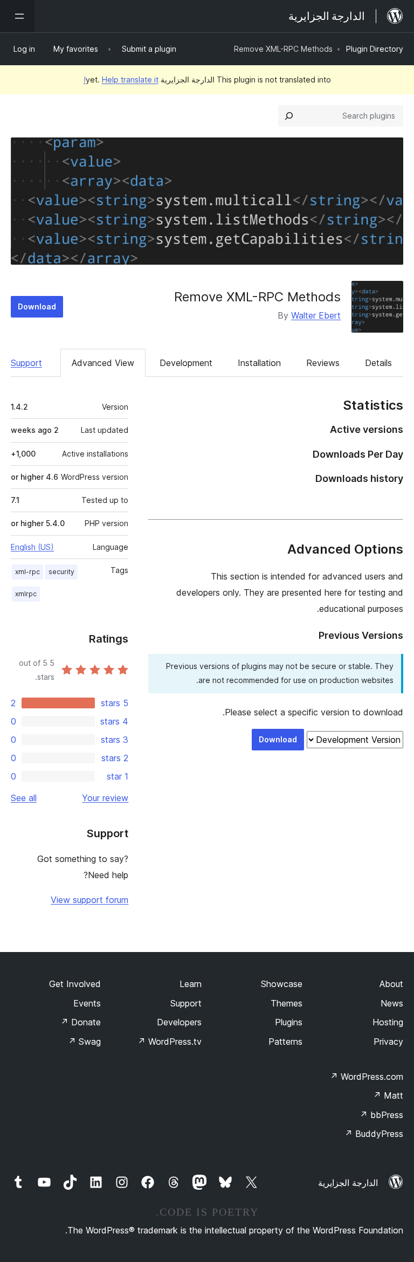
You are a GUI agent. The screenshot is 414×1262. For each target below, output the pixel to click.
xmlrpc (26, 594)
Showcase (281, 983)
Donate (80, 1022)
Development (186, 362)
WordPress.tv (169, 1041)
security (61, 572)
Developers (179, 1022)
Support (26, 362)
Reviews (323, 362)
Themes (286, 1003)
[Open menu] (17, 16)
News (392, 1003)
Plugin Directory (374, 48)
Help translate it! (121, 79)
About (391, 983)
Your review (105, 797)
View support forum (89, 899)
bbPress (381, 1114)
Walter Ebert (316, 315)
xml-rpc (27, 572)
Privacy (388, 1041)
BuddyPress (373, 1133)
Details (378, 362)
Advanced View (103, 362)
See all (24, 797)
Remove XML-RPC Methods (257, 297)
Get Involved (75, 983)
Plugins (288, 1022)
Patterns (285, 1041)
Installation (259, 362)
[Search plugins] (289, 116)
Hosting (387, 1022)
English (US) (32, 546)
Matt (388, 1095)
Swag (84, 1041)
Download (37, 306)
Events (87, 1003)
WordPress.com (366, 1076)
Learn (191, 983)
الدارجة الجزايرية (348, 1182)
